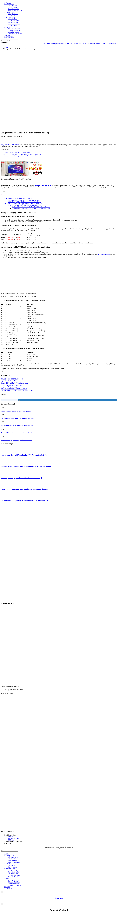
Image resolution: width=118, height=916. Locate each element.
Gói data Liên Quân (14, 24)
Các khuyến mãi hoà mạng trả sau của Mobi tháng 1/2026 (16, 411)
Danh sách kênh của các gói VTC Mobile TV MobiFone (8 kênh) (31, 208)
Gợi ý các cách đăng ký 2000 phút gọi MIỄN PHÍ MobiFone (16, 440)
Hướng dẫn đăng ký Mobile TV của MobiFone (18, 198)
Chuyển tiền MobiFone (15, 33)
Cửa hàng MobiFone (14, 30)
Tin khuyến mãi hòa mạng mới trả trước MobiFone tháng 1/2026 (17, 418)
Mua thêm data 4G (13, 9)
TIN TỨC (7, 35)
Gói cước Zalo (12, 19)
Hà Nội (10, 836)
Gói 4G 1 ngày (12, 7)
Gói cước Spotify (13, 25)
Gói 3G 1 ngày (12, 15)
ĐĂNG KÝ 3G (9, 12)
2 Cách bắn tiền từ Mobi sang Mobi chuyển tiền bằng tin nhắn (24, 489)
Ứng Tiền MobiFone (14, 32)
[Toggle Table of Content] (2, 195)
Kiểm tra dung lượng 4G (15, 10)
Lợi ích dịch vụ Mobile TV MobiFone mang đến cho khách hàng (23, 203)
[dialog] (59, 909)
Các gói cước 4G (13, 5)
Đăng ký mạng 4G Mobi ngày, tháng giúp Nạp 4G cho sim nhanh (26, 466)
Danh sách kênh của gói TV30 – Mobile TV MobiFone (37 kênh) (31, 207)
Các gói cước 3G (13, 14)
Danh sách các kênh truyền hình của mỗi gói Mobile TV (24, 205)
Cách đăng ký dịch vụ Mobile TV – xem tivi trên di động (24, 202)
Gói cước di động (9, 17)
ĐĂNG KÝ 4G (9, 4)
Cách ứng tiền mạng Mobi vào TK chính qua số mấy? (21, 478)
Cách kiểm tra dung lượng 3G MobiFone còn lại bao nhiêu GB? (25, 500)
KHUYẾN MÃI (9, 37)
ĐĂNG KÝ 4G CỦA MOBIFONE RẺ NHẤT (76, 44)
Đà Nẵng (11, 840)
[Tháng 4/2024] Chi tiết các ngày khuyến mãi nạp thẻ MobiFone (17, 432)
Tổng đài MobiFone (14, 29)
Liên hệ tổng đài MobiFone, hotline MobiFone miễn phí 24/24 (24, 455)
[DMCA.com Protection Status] (41, 750)
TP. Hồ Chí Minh (13, 838)
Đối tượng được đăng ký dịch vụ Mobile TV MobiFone (24, 200)
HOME (6, 2)
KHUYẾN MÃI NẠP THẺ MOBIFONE (47, 44)
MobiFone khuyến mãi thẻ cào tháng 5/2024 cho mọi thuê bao (17, 425)
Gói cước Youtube (13, 20)
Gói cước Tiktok (13, 22)
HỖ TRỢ (7, 27)
